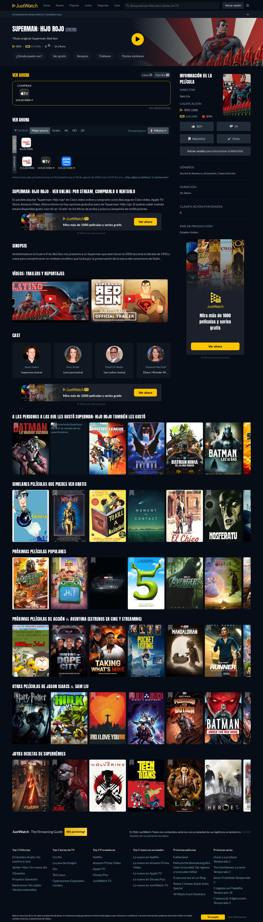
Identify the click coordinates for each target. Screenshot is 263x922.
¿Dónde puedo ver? (29, 56)
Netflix (97, 857)
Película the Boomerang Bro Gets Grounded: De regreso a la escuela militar (191, 867)
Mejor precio (40, 130)
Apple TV (99, 869)
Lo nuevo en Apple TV (147, 873)
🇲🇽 (157, 130)
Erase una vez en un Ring (189, 877)
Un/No (57, 857)
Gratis (56, 130)
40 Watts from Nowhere (189, 894)
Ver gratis (59, 56)
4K (66, 130)
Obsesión (18, 873)
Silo (55, 869)
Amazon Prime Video (107, 863)
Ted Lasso (59, 875)
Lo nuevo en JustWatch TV (150, 885)
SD (83, 130)
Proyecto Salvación (25, 879)
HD (74, 130)
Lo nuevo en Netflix (146, 857)
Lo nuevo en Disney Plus (149, 879)
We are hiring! (75, 831)
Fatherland (180, 857)
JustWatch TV (102, 881)
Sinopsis (82, 56)
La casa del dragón (65, 863)
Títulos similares (133, 56)
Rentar (14, 144)
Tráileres (105, 56)
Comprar (24, 85)
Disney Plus (100, 875)
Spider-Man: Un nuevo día (29, 867)
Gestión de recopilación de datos (149, 835)
